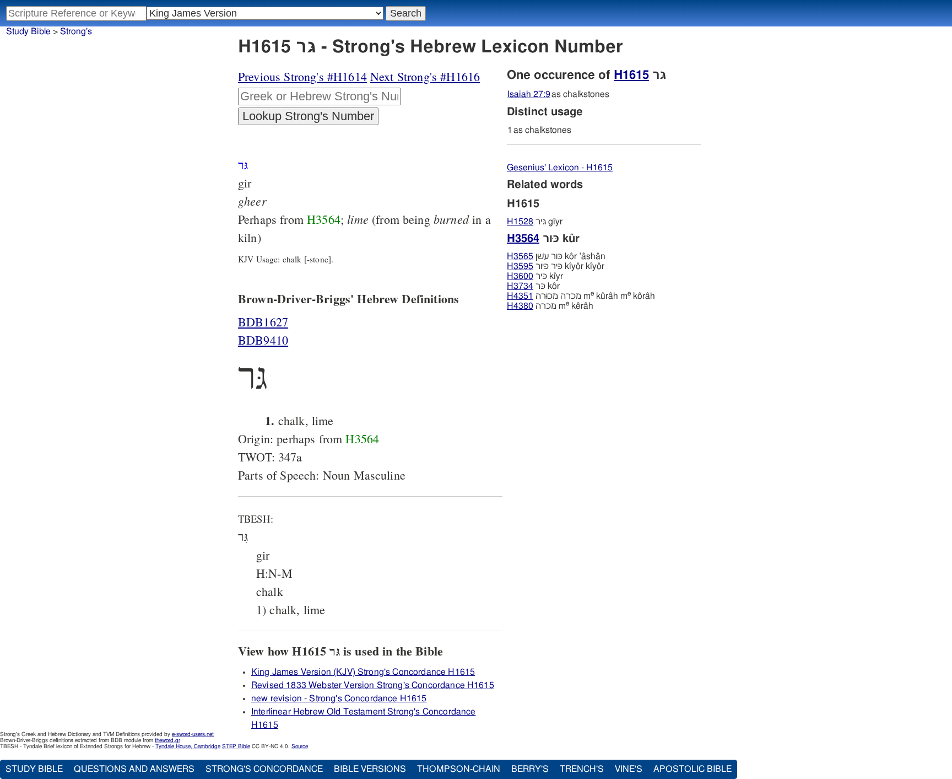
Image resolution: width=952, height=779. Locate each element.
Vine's (628, 769)
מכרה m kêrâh (550, 306)
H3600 (520, 276)
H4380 (520, 306)
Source (299, 746)
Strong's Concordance (264, 769)
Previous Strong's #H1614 (302, 76)
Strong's (76, 31)
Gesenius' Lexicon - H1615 (560, 167)
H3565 (520, 256)
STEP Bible (236, 746)
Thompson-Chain (458, 769)
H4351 (520, 296)
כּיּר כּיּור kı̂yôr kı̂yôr (555, 266)
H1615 (631, 75)
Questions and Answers (134, 769)
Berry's (530, 769)
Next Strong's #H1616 (425, 76)
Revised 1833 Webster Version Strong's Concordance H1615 (372, 685)
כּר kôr (533, 286)
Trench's (582, 769)
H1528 (520, 221)
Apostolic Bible (692, 769)
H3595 (520, 266)
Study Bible (28, 31)
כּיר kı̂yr (535, 276)
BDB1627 (263, 322)
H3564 (323, 219)
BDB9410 (263, 340)
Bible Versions (370, 769)
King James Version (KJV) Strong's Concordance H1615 (363, 672)
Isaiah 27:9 (528, 94)
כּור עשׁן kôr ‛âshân (556, 256)
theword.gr (167, 740)
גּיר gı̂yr (534, 221)
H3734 (520, 286)
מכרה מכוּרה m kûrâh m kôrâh (581, 296)
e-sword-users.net (193, 734)
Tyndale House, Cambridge (187, 746)
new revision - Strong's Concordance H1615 (339, 698)
